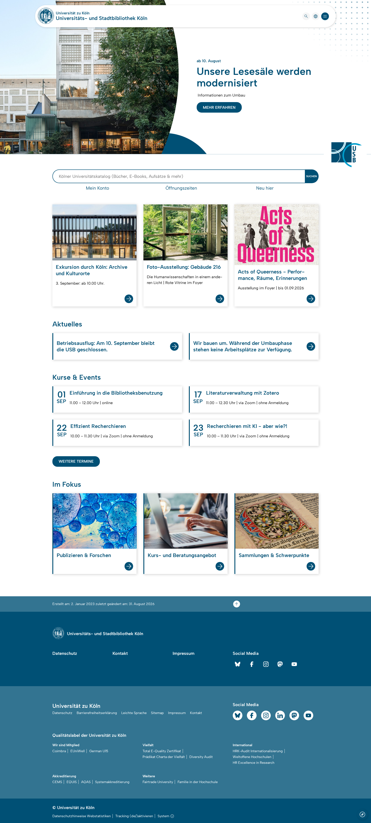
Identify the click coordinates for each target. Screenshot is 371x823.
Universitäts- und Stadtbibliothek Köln (101, 18)
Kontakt (120, 653)
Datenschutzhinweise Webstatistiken (81, 816)
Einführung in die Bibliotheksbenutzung (116, 393)
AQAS (86, 782)
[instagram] (266, 664)
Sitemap (157, 713)
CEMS (57, 782)
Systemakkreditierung (112, 782)
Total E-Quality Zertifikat (162, 751)
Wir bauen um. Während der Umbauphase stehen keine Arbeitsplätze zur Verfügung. (242, 346)
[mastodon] (280, 664)
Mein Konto (97, 188)
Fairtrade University (158, 782)
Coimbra (59, 751)
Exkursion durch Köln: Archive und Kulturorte (91, 270)
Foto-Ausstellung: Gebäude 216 (184, 267)
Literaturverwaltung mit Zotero (242, 393)
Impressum (184, 653)
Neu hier (265, 188)
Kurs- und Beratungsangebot (182, 555)
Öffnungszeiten (181, 188)
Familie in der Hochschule (198, 782)
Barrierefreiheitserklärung (97, 713)
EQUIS (72, 782)
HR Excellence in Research (253, 763)
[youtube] (294, 664)
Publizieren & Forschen (84, 555)
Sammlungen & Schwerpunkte (274, 555)
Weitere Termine (76, 461)
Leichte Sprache (134, 713)
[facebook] (252, 664)
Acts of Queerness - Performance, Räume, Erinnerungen (272, 275)
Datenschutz (64, 653)
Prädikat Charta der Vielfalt (164, 757)
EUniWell (77, 751)
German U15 (98, 751)
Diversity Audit (201, 757)
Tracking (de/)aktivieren (134, 816)
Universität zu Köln (85, 13)
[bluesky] (237, 664)
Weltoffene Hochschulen (252, 757)
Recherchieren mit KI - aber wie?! (247, 426)
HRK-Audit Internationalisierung (258, 751)
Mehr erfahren (219, 107)
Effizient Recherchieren (98, 426)
